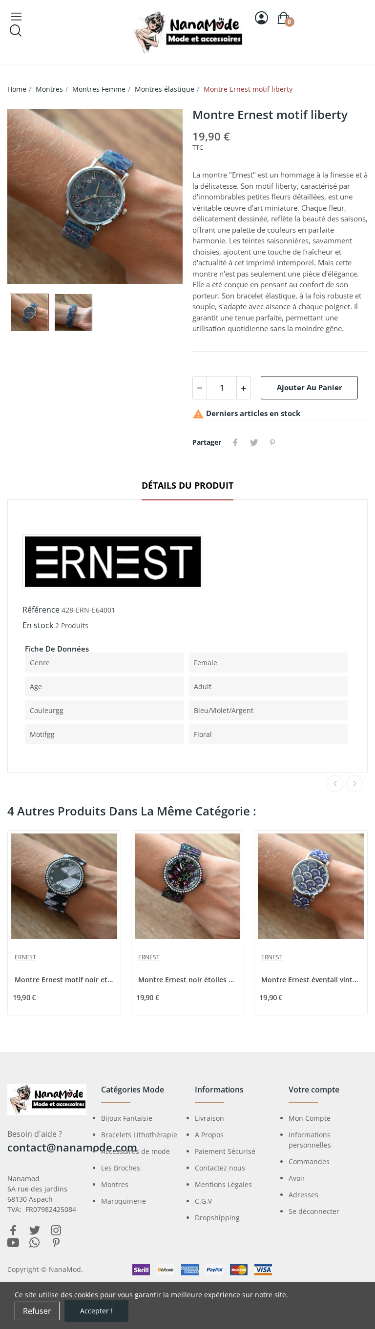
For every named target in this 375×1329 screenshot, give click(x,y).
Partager (235, 442)
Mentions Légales (223, 1184)
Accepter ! (96, 1310)
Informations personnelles (310, 1140)
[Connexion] (261, 18)
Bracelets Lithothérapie (139, 1134)
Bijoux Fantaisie (126, 1118)
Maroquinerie (123, 1201)
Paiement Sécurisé (225, 1151)
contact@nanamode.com (72, 1147)
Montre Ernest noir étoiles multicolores (188, 979)
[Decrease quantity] (199, 387)
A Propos (209, 1134)
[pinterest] (56, 1243)
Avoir (297, 1178)
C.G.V (203, 1201)
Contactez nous (220, 1167)
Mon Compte (310, 1118)
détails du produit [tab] (187, 485)
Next (159, 196)
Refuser (37, 1311)
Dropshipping (217, 1217)
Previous (30, 196)
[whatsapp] (35, 1243)
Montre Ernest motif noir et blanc (65, 979)
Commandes (309, 1161)
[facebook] (13, 1231)
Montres (114, 1184)
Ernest (25, 957)
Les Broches (120, 1167)
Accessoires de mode (135, 1151)
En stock (37, 625)
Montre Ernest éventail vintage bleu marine (311, 979)
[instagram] (56, 1231)
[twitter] (35, 1231)
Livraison (209, 1118)
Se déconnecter (314, 1211)
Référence (41, 609)
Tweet (254, 442)
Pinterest (272, 442)
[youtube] (13, 1243)
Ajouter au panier (309, 387)
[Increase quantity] (243, 387)
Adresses (303, 1194)
